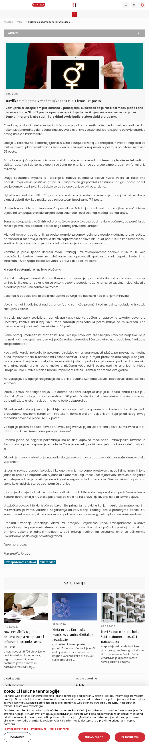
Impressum (38, 729)
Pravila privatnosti (16, 729)
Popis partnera (59, 729)
